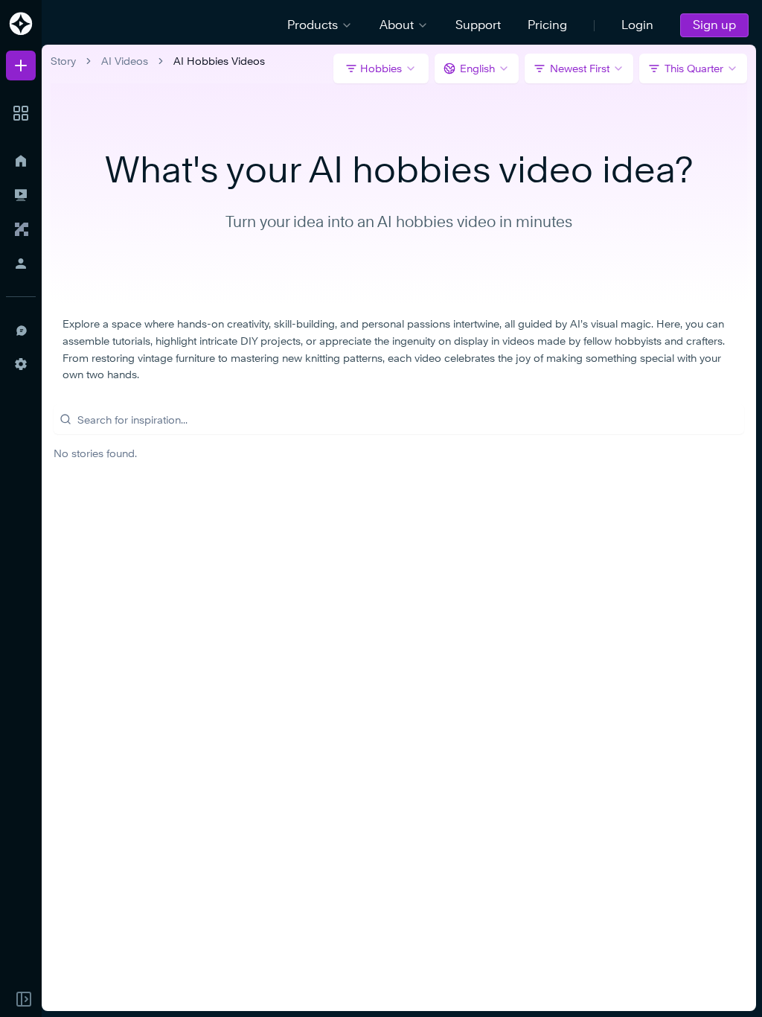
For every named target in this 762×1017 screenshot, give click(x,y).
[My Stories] (21, 195)
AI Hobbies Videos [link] (219, 60)
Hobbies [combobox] (381, 68)
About (397, 25)
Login (637, 25)
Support (478, 25)
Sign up (714, 25)
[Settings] (21, 364)
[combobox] (477, 68)
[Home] (21, 161)
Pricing (547, 25)
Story (63, 60)
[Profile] (21, 263)
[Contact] (21, 330)
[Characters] (21, 229)
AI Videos (124, 60)
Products (312, 25)
